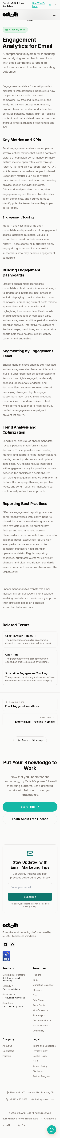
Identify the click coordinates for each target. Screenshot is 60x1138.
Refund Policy (40, 1066)
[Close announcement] (55, 5)
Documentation (40, 1020)
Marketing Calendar (43, 985)
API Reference (40, 1025)
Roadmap (38, 1015)
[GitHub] (12, 944)
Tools (36, 980)
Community (38, 1030)
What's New (39, 1010)
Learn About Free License (30, 819)
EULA (35, 1061)
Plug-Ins (37, 974)
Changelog (50, 1118)
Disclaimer (38, 1071)
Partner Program (41, 1076)
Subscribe (30, 896)
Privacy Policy (40, 1051)
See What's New (38, 5)
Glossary (37, 990)
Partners (7, 1056)
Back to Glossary (32, 740)
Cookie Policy (40, 1056)
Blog (35, 995)
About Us (7, 1045)
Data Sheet (38, 1000)
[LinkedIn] (5, 944)
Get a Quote (39, 1005)
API (8, 1125)
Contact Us (8, 1051)
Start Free (28, 806)
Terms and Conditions (44, 1045)
